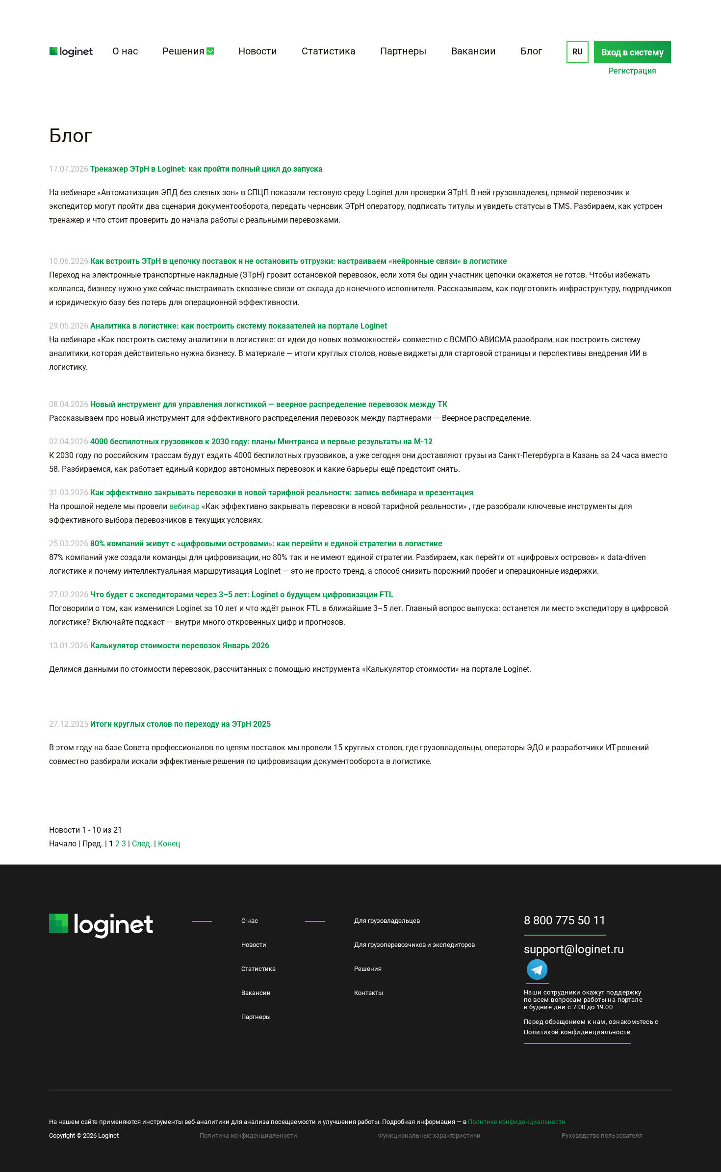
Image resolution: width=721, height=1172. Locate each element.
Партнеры (403, 51)
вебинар (184, 506)
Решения (183, 51)
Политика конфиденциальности (248, 1135)
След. (142, 843)
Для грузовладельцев (387, 920)
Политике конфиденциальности (517, 1121)
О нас (125, 51)
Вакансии (473, 51)
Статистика (329, 51)
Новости (257, 51)
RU (577, 51)
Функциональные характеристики (429, 1135)
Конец (169, 843)
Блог (531, 51)
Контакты (368, 992)
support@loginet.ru (574, 949)
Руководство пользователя (602, 1135)
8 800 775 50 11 (565, 920)
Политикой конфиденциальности (577, 1032)
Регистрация (632, 71)
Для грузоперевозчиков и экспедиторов (414, 944)
